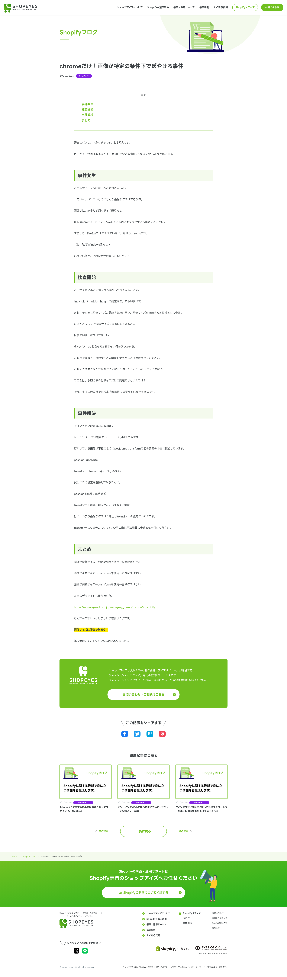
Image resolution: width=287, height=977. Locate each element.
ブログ (186, 918)
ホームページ (84, 75)
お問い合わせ (272, 7)
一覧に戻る (143, 831)
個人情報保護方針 (220, 923)
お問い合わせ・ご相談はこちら (143, 694)
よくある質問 (220, 7)
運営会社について (219, 918)
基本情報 (187, 923)
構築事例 (204, 7)
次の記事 (183, 831)
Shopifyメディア (245, 7)
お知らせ (216, 928)
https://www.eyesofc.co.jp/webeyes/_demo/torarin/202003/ (114, 607)
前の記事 (103, 831)
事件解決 (88, 115)
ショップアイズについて (130, 7)
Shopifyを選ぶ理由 (158, 7)
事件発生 (88, 104)
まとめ (86, 120)
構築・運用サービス (184, 7)
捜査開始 (88, 109)
